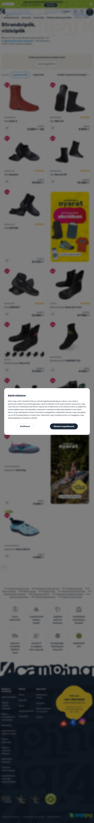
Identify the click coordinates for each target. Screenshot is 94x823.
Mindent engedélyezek (64, 426)
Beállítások (25, 426)
